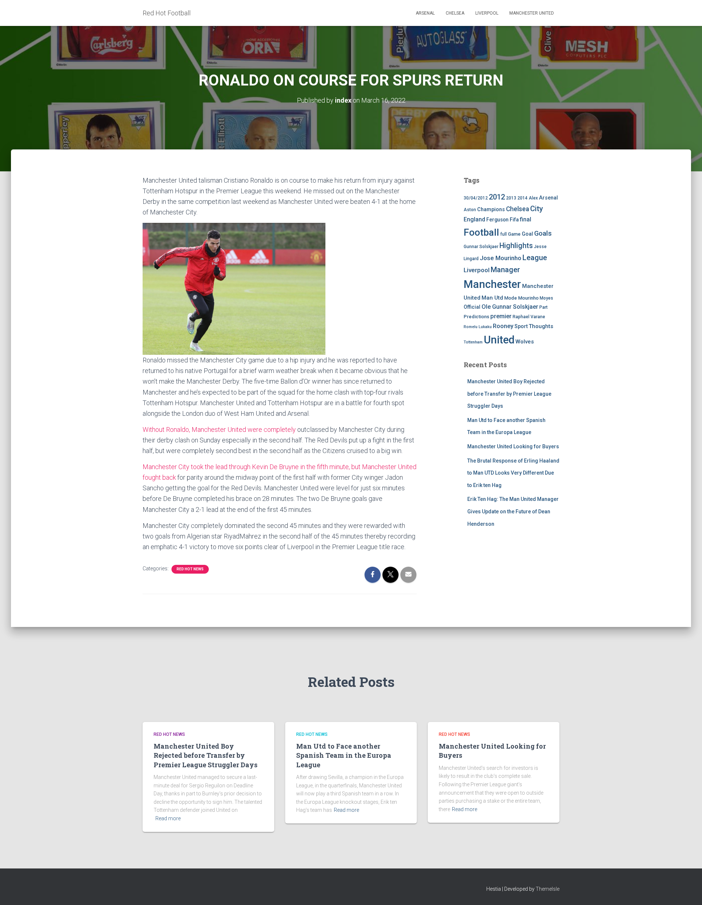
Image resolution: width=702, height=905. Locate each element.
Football (481, 232)
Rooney (503, 326)
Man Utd (492, 297)
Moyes (546, 298)
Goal (527, 234)
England (474, 219)
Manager (505, 269)
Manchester (492, 284)
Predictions (476, 316)
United (499, 340)
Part (543, 307)
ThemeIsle (547, 889)
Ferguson (497, 220)
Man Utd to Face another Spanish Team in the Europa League (343, 755)
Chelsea (455, 13)
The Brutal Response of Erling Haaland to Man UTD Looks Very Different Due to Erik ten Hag (513, 473)
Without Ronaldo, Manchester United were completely (219, 429)
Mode (510, 298)
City (536, 208)
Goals (543, 233)
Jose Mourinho (500, 258)
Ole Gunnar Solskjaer (510, 306)
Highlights (516, 246)
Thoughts (541, 326)
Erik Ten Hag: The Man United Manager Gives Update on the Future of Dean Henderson (513, 511)
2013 (511, 198)
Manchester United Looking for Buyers (513, 446)
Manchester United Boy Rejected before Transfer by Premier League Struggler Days (509, 394)
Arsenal (425, 13)
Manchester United (531, 13)
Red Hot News (190, 569)
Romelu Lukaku (478, 326)
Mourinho (528, 298)
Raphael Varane (529, 316)
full (503, 234)
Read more (168, 818)
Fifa (514, 220)
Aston (470, 209)
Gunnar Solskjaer (481, 246)
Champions (491, 209)
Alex (533, 198)
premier (501, 316)
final (525, 219)
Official (472, 307)
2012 (497, 197)
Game (514, 234)
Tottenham (473, 342)
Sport (521, 326)
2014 (522, 198)
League (534, 257)
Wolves (525, 341)
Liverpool (486, 13)
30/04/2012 (476, 198)
